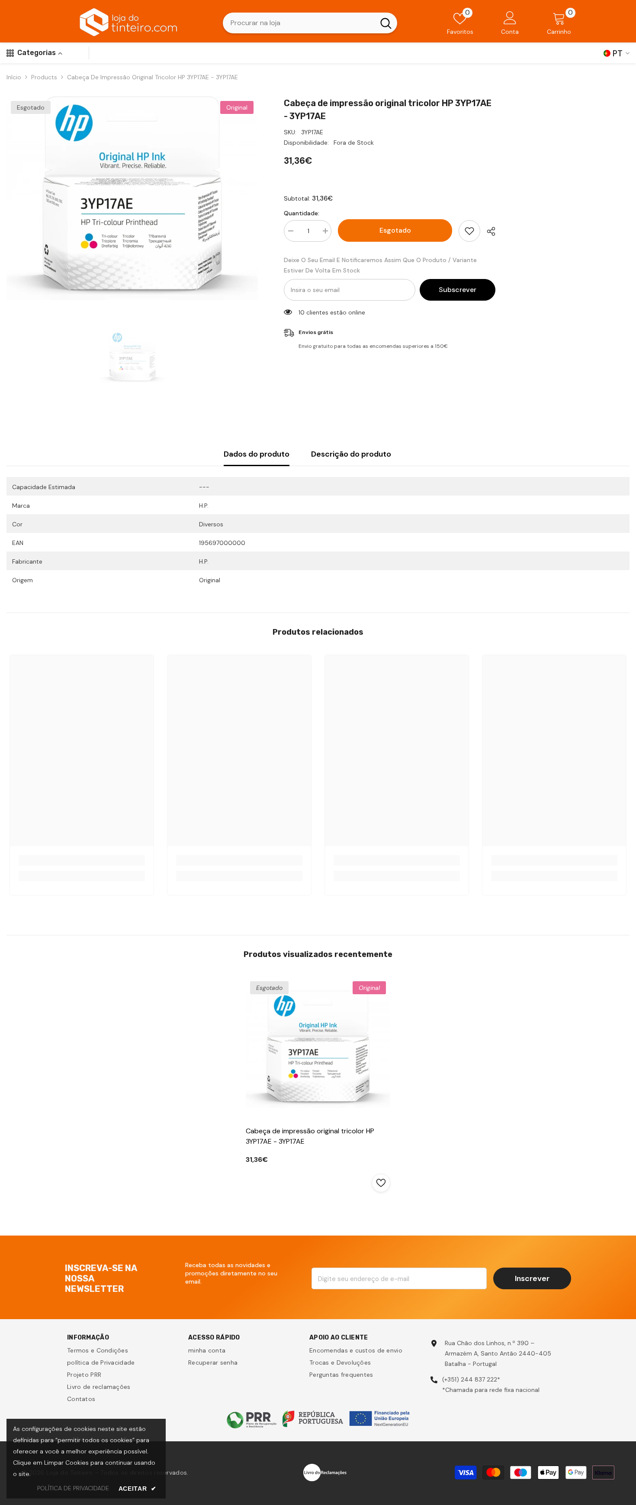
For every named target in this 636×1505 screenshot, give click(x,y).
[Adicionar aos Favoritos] (469, 231)
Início (13, 77)
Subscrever (457, 289)
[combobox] (299, 23)
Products (44, 77)
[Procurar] (310, 23)
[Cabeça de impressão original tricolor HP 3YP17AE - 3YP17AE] (318, 1049)
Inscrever (532, 1278)
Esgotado (395, 230)
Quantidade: (301, 213)
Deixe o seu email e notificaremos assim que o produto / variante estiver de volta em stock (380, 265)
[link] (82, 860)
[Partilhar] (487, 231)
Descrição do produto (351, 454)
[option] (132, 198)
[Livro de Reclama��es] (325, 1472)
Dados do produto (256, 454)
